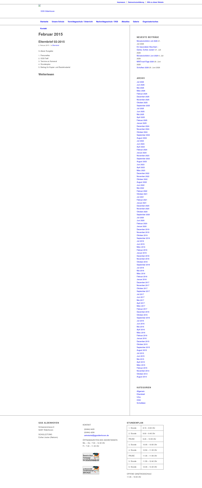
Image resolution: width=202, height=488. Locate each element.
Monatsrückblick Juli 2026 (147, 41)
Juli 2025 (140, 108)
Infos (139, 397)
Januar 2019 (141, 252)
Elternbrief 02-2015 (51, 41)
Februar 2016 (142, 335)
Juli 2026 (140, 82)
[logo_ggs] (46, 11)
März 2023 (141, 170)
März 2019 (141, 247)
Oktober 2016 (142, 314)
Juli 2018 (140, 267)
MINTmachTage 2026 (145, 61)
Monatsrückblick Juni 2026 (147, 55)
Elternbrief (55, 45)
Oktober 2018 (142, 261)
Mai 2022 (140, 188)
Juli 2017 (140, 294)
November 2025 (143, 99)
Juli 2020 (140, 217)
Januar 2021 (141, 202)
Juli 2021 (140, 197)
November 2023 (143, 155)
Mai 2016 (140, 326)
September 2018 (143, 264)
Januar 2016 (141, 338)
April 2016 (141, 329)
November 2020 (143, 208)
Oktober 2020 (142, 211)
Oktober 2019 (142, 235)
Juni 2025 (140, 111)
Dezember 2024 (143, 126)
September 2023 (143, 158)
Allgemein (141, 391)
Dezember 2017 (143, 282)
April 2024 (141, 146)
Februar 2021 (142, 199)
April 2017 (141, 303)
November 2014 (143, 370)
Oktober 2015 (142, 344)
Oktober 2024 (142, 132)
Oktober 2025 (142, 102)
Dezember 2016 (143, 311)
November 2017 (143, 285)
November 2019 (143, 232)
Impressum (121, 2)
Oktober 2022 (142, 179)
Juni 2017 (140, 297)
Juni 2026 (140, 84)
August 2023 (142, 161)
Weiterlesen (46, 74)
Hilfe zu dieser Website (155, 2)
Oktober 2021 (142, 194)
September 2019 (143, 238)
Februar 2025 (142, 120)
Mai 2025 (140, 114)
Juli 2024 (140, 140)
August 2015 (142, 350)
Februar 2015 (142, 368)
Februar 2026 (142, 93)
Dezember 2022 (143, 173)
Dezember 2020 (143, 205)
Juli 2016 (140, 320)
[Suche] (162, 28)
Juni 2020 (140, 220)
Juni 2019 (140, 244)
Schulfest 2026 (143, 67)
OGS (139, 400)
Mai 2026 (140, 87)
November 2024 (143, 129)
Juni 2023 (140, 164)
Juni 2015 (140, 356)
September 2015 (143, 347)
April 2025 (141, 117)
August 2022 (142, 182)
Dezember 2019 (143, 229)
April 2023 (141, 167)
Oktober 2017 (142, 288)
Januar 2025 (141, 123)
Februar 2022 (142, 191)
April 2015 (141, 362)
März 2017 (141, 306)
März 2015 (141, 365)
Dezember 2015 (143, 341)
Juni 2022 (140, 185)
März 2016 (141, 332)
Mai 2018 (140, 270)
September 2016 (143, 317)
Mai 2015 (140, 359)
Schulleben (141, 403)
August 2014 (142, 376)
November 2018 (143, 258)
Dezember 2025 (143, 96)
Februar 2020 (142, 223)
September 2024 (143, 135)
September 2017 (143, 291)
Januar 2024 (141, 152)
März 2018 (141, 273)
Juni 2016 (140, 323)
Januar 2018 (141, 279)
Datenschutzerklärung (136, 2)
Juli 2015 (140, 353)
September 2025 (143, 105)
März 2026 (141, 90)
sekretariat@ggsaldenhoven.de (96, 435)
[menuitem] (121, 2)
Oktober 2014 (142, 373)
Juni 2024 (140, 144)
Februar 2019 (142, 250)
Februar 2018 (142, 276)
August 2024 (142, 138)
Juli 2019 (140, 241)
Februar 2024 (142, 149)
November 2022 (143, 176)
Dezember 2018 (143, 256)
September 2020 (143, 214)
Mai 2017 (140, 300)
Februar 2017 (142, 309)
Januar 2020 (141, 226)
